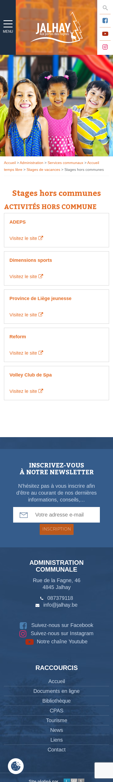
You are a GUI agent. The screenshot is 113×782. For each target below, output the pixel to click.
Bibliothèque (56, 701)
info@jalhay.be (60, 605)
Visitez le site (23, 238)
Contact (57, 749)
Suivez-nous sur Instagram (61, 633)
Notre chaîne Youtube (61, 641)
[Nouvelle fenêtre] (105, 20)
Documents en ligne (56, 691)
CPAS (56, 710)
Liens (56, 740)
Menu (8, 31)
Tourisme (56, 720)
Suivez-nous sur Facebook (61, 625)
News (56, 730)
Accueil (56, 681)
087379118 (60, 598)
